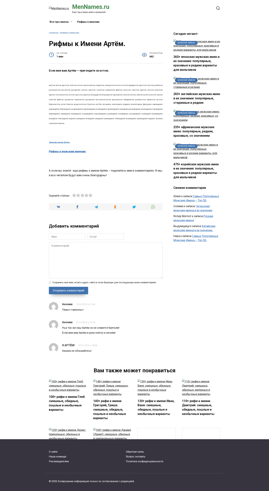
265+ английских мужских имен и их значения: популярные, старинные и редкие (196, 98)
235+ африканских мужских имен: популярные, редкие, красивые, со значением (193, 131)
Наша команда (57, 456)
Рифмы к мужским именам (67, 151)
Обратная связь (135, 451)
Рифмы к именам (88, 21)
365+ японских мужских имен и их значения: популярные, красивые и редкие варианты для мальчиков (196, 63)
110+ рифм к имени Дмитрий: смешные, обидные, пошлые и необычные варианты (198, 407)
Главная (53, 33)
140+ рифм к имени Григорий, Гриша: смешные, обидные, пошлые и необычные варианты (109, 409)
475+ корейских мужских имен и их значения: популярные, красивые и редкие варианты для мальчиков (196, 171)
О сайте (53, 451)
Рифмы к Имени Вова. (201, 446)
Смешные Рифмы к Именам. (156, 446)
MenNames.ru (90, 6)
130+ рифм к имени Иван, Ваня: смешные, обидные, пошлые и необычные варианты (156, 407)
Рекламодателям (59, 461)
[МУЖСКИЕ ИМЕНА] (196, 49)
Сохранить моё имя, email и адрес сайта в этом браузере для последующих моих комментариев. (104, 282)
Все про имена (59, 21)
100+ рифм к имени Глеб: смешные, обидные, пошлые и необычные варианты (67, 403)
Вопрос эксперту (135, 456)
